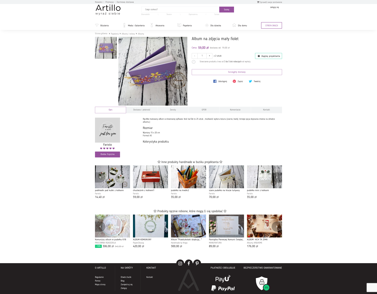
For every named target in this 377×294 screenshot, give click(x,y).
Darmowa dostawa (125, 2)
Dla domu (242, 26)
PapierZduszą (138, 243)
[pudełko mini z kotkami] (264, 176)
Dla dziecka (215, 26)
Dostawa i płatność (141, 110)
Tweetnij (256, 81)
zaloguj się (274, 7)
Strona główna (101, 34)
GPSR (204, 110)
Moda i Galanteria (136, 26)
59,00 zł (138, 197)
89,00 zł (214, 246)
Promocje (109, 2)
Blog (122, 281)
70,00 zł (214, 197)
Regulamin (99, 277)
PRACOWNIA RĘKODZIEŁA (105, 243)
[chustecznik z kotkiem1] (150, 176)
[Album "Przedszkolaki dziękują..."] (188, 226)
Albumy (141, 34)
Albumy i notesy (128, 34)
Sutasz (216, 14)
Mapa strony (100, 285)
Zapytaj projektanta (270, 56)
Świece (169, 14)
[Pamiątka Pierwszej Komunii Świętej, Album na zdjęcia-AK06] (226, 226)
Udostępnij (222, 81)
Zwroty (173, 110)
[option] (112, 182)
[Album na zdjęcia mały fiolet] (152, 71)
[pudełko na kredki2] (188, 176)
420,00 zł (138, 246)
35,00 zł (176, 197)
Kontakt (266, 110)
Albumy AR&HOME (254, 243)
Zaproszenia (193, 14)
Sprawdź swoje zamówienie (270, 2)
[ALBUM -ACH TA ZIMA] (264, 226)
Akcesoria (160, 26)
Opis (110, 110)
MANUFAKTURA (215, 243)
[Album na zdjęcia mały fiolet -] (106, 48)
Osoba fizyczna (108, 154)
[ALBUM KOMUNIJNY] (150, 226)
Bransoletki (145, 14)
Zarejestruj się (126, 285)
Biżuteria (104, 26)
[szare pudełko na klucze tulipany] (226, 176)
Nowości (98, 2)
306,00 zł (110, 246)
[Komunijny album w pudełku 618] (112, 226)
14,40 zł (100, 197)
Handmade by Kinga (179, 243)
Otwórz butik (126, 277)
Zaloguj (124, 288)
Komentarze (235, 110)
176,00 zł (252, 246)
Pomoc (98, 281)
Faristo (98, 194)
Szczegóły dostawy (237, 72)
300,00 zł (176, 246)
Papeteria (187, 26)
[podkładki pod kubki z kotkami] (112, 176)
